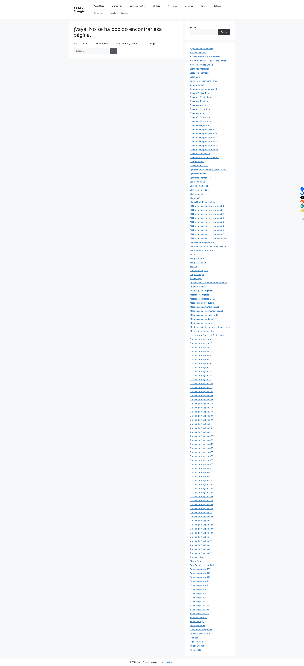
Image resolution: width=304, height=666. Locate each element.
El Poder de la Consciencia (202, 250)
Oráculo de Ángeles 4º (201, 512)
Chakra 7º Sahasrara (200, 117)
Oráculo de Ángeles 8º (200, 549)
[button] (302, 189)
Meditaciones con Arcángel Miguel (206, 311)
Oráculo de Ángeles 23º (201, 395)
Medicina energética (199, 295)
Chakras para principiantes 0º (204, 129)
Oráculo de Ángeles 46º (201, 496)
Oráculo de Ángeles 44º (201, 488)
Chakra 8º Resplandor (200, 121)
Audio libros (99, 6)
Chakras (156, 6)
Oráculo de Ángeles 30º (201, 428)
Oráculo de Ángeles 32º (201, 436)
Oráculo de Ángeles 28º (201, 416)
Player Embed (196, 561)
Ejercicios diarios (198, 174)
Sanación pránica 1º (199, 581)
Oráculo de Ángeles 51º (201, 521)
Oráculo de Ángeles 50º (201, 517)
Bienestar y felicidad (199, 69)
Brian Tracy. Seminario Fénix (203, 81)
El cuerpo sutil (196, 194)
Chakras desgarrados (200, 125)
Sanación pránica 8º (199, 609)
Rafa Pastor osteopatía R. (202, 565)
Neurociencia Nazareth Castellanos (207, 335)
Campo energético (137, 6)
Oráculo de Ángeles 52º (201, 525)
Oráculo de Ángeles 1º (200, 379)
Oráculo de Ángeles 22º (201, 391)
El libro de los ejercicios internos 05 (207, 226)
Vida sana (195, 638)
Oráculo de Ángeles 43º (201, 484)
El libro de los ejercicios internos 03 (207, 218)
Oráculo (112, 13)
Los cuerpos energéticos (201, 291)
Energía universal (198, 262)
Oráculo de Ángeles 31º (201, 432)
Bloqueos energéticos (200, 73)
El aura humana (197, 182)
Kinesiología (196, 278)
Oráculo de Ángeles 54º (201, 533)
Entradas (124, 13)
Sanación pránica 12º (200, 577)
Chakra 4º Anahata (199, 105)
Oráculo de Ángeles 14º (201, 355)
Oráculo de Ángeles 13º (201, 351)
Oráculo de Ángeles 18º (201, 371)
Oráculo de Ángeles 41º (201, 476)
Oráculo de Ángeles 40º (201, 472)
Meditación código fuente (202, 303)
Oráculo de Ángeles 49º (201, 508)
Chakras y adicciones (200, 153)
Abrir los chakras (198, 53)
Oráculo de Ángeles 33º (201, 440)
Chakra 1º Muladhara (200, 93)
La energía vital (197, 287)
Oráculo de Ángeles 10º (201, 339)
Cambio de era (197, 85)
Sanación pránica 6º (199, 601)
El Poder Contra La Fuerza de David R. (208, 246)
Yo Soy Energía (79, 9)
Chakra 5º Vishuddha (200, 109)
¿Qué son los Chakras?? (201, 48)
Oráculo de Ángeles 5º (200, 537)
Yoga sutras (195, 650)
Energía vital (117, 6)
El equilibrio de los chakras (202, 202)
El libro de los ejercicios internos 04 (207, 222)
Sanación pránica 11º (200, 573)
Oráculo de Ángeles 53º (201, 529)
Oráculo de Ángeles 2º (200, 424)
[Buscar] (113, 51)
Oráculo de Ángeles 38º (201, 460)
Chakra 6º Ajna (197, 113)
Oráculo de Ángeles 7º (200, 545)
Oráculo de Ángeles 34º (201, 444)
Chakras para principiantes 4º (204, 145)
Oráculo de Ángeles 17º (201, 367)
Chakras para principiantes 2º (204, 137)
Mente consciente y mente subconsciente (210, 327)
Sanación (98, 13)
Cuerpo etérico (197, 161)
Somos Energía (197, 621)
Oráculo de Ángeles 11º (201, 343)
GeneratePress (168, 662)
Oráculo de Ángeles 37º (201, 456)
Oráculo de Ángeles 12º (201, 347)
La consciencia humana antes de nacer (208, 282)
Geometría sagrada (199, 270)
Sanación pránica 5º (199, 597)
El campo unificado (199, 186)
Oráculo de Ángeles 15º (201, 359)
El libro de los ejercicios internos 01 (206, 210)
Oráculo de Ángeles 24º (201, 400)
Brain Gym (195, 77)
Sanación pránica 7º (199, 605)
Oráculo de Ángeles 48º (201, 504)
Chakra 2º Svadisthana (201, 97)
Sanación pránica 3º (199, 589)
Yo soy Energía (197, 646)
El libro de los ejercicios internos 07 (207, 234)
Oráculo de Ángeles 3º (201, 468)
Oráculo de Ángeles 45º (201, 492)
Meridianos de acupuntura (202, 331)
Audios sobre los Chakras (202, 65)
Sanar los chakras (198, 617)
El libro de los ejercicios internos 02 (207, 214)
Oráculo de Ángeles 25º (201, 404)
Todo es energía (197, 625)
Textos (204, 6)
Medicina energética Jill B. (202, 299)
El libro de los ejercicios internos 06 (207, 230)
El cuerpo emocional (199, 190)
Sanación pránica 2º (199, 585)
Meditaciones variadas (201, 323)
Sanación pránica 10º (200, 569)
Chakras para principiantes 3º (204, 141)
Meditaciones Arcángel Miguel (204, 307)
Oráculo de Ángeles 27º (201, 412)
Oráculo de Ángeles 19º (201, 375)
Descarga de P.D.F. (199, 165)
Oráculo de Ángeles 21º (201, 387)
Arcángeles (172, 6)
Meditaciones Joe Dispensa (203, 319)
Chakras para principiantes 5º (204, 149)
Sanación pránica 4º (199, 593)
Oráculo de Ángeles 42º (201, 480)
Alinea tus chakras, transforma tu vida (208, 61)
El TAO (193, 254)
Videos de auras (198, 642)
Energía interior (197, 258)
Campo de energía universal (203, 89)
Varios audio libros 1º (200, 634)
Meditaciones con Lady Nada (204, 315)
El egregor (195, 198)
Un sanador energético (201, 629)
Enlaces (217, 6)
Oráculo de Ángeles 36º (201, 452)
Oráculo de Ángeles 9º (201, 553)
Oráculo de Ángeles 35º (201, 448)
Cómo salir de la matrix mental (204, 157)
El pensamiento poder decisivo (204, 242)
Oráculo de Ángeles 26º (201, 408)
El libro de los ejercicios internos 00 (207, 206)
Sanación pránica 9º (199, 613)
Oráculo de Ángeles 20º (201, 383)
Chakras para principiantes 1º (204, 133)
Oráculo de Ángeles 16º (201, 363)
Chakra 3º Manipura (199, 101)
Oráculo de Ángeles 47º (201, 500)
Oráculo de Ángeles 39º (201, 464)
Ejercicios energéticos (200, 178)
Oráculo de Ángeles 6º (201, 541)
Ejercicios (189, 6)
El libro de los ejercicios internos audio (208, 238)
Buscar (193, 27)
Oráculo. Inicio (196, 557)
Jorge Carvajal (197, 274)
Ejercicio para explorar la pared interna (208, 170)
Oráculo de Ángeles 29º (201, 420)
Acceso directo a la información (205, 57)
